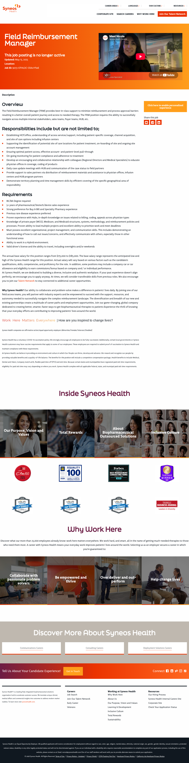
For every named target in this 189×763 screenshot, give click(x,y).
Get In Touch (73, 671)
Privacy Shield (92, 756)
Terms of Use (60, 756)
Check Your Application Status (162, 707)
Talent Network (26, 280)
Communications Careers (31, 648)
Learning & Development (119, 707)
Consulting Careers (94, 648)
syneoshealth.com (28, 702)
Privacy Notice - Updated (76, 756)
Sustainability (114, 719)
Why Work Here (145, 14)
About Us (112, 699)
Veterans (71, 707)
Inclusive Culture (115, 711)
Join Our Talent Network (172, 13)
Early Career (72, 703)
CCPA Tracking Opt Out (107, 756)
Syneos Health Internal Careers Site (164, 699)
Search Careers (125, 14)
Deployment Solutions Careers (157, 648)
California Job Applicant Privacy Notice (151, 756)
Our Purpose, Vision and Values (122, 703)
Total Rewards (114, 715)
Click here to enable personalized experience (165, 106)
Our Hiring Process (157, 695)
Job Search (72, 695)
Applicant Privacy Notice (126, 756)
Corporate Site (105, 14)
